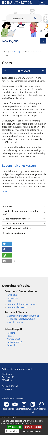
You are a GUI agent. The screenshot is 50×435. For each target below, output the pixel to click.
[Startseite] (5, 52)
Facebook (6, 410)
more (4, 191)
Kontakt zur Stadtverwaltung (21, 318)
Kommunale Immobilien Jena (21, 304)
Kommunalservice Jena (18, 307)
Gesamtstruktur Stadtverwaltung (23, 315)
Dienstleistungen (15, 322)
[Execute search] (35, 18)
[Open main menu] (42, 2)
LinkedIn (33, 410)
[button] (24, 206)
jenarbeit (11, 298)
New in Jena (10, 41)
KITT (9, 301)
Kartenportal (13, 342)
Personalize (12, 431)
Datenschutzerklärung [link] (31, 431)
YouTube (15, 410)
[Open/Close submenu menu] (43, 41)
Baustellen (12, 345)
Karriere (11, 332)
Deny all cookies (33, 426)
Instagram (24, 410)
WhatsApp (42, 410)
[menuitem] (24, 299)
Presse (10, 335)
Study (37, 52)
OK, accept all (14, 426)
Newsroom (12, 339)
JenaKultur (12, 294)
